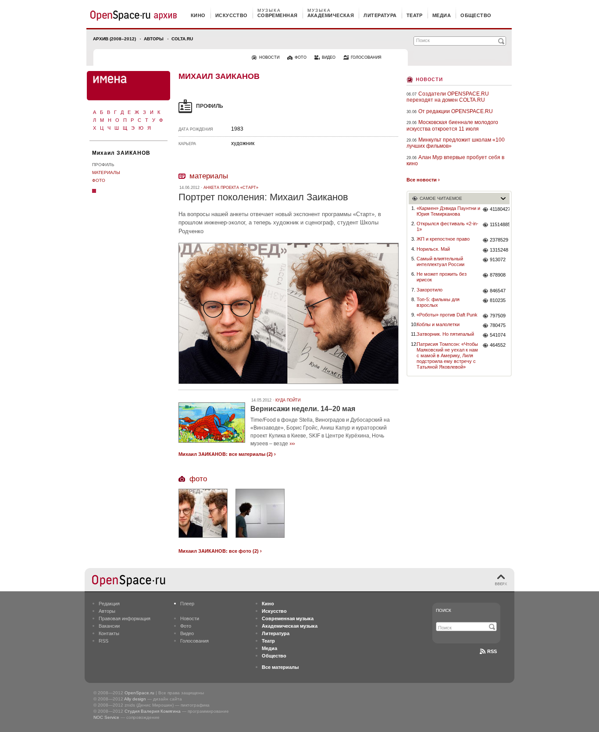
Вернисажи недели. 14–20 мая (302, 408)
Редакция (109, 603)
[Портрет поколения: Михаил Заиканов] (288, 385)
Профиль (103, 164)
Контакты (109, 633)
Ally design (135, 698)
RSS (103, 640)
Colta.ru (182, 38)
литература (380, 15)
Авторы (154, 38)
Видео (187, 633)
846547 (498, 290)
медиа (441, 15)
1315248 (499, 249)
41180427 (500, 209)
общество (476, 15)
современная (277, 15)
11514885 (500, 224)
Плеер (187, 603)
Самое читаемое (441, 198)
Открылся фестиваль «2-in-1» (447, 226)
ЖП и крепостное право (443, 239)
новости (269, 57)
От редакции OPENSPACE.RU (455, 111)
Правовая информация (124, 618)
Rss (492, 651)
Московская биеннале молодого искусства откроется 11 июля (452, 125)
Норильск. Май (433, 249)
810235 (498, 300)
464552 (498, 345)
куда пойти (287, 400)
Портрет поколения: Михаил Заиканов (263, 197)
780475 (498, 325)
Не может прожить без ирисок (442, 276)
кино (198, 15)
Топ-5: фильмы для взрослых (438, 302)
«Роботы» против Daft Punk (447, 314)
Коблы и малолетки (438, 324)
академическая (330, 15)
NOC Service (106, 717)
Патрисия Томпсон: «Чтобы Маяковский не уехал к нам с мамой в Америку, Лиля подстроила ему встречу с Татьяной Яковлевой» (447, 355)
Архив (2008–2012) (114, 38)
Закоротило (429, 289)
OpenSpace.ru (139, 692)
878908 (498, 274)
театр (414, 15)
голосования (366, 57)
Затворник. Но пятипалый (445, 334)
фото (301, 57)
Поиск (443, 610)
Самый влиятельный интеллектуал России (440, 261)
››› (292, 443)
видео (328, 57)
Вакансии (109, 626)
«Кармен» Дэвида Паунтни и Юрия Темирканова (448, 211)
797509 (498, 315)
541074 (498, 335)
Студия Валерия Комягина (153, 711)
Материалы (106, 172)
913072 (498, 259)
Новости (429, 78)
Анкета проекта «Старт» (230, 187)
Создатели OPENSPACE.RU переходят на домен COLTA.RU (447, 97)
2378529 (499, 239)
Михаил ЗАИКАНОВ (121, 153)
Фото (98, 180)
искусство (231, 15)
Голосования (194, 640)
